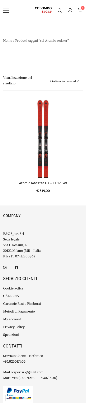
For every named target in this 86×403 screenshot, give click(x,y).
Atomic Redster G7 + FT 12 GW (43, 183)
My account (12, 319)
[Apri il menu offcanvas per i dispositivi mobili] (6, 10)
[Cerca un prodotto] (59, 10)
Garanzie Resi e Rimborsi (22, 303)
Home (7, 40)
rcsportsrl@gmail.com (27, 372)
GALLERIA (11, 296)
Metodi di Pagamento (19, 311)
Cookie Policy (13, 288)
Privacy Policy (14, 327)
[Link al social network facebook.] (16, 267)
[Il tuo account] (70, 10)
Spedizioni (11, 334)
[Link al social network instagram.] (4, 267)
